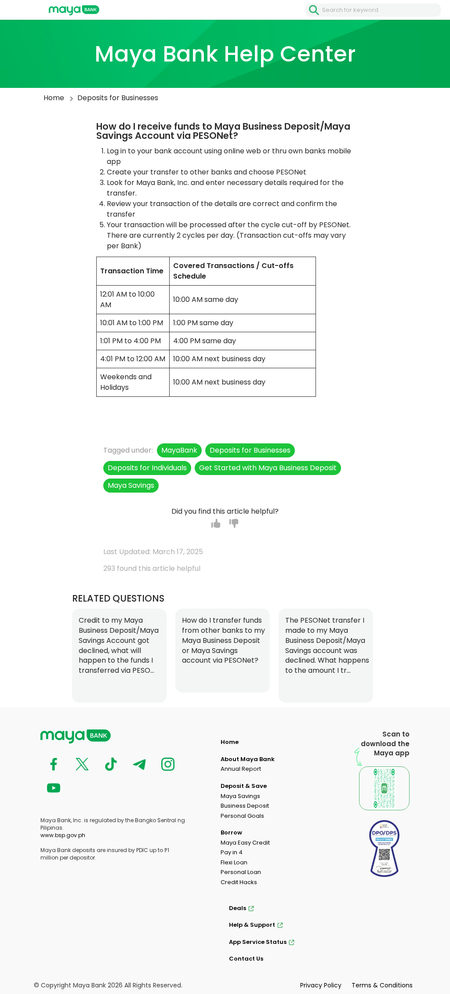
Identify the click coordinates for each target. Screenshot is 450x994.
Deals (237, 908)
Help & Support (252, 925)
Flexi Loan (234, 862)
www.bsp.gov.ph (62, 835)
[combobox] (381, 10)
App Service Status (258, 942)
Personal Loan (241, 872)
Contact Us (246, 958)
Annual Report (241, 769)
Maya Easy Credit (245, 842)
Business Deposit (245, 806)
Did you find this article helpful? (225, 511)
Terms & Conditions (382, 985)
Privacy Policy (320, 985)
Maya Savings (240, 796)
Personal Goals (242, 816)
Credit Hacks (239, 882)
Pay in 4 (232, 852)
